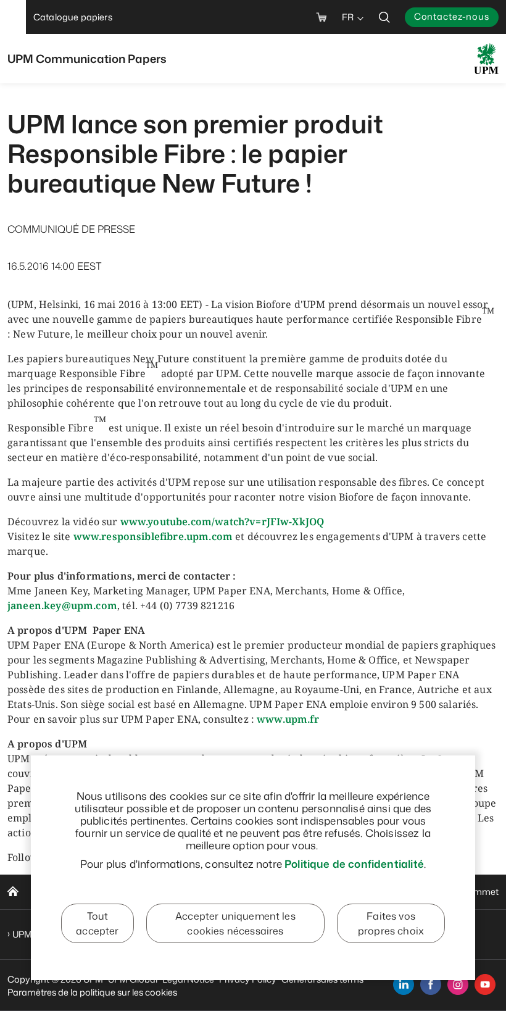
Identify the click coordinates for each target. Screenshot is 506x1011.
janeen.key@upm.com (62, 605)
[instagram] (457, 984)
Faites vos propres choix (391, 923)
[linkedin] (403, 984)
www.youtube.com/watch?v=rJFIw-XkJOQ (222, 521)
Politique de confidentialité (354, 863)
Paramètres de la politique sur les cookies (92, 992)
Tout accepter (97, 923)
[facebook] (430, 984)
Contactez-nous (451, 16)
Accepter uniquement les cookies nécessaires (235, 923)
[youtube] (485, 984)
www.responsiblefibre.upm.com (153, 536)
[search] (384, 17)
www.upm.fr (288, 719)
